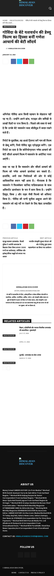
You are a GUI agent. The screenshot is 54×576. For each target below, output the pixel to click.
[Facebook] (13, 61)
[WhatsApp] (31, 61)
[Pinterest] (25, 61)
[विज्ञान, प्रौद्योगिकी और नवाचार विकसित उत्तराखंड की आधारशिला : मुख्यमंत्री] (10, 331)
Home (5, 20)
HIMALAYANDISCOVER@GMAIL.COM (32, 536)
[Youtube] (33, 554)
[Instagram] (26, 554)
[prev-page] (4, 368)
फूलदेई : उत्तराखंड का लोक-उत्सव (30, 355)
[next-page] (8, 368)
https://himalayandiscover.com (27, 291)
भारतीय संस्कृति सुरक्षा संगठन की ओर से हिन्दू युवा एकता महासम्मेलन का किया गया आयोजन (39, 244)
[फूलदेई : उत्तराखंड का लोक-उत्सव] (10, 359)
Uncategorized (16, 20)
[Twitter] (19, 61)
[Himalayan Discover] (4, 48)
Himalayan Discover (16, 48)
